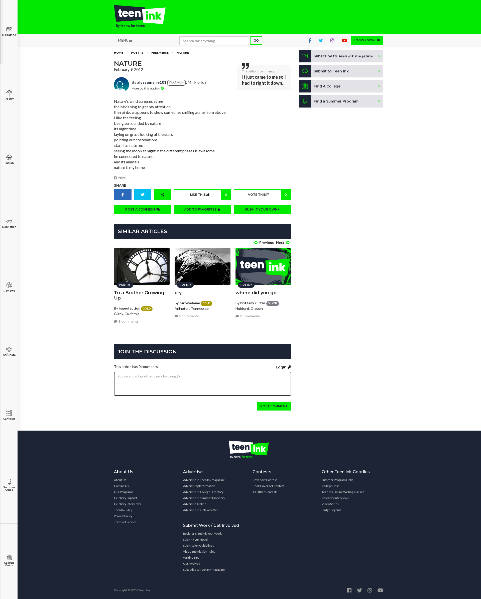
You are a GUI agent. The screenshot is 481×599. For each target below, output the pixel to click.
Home (118, 52)
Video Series (330, 504)
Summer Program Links (337, 480)
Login (282, 367)
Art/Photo (9, 355)
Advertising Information (199, 486)
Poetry (9, 99)
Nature (182, 52)
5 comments (188, 316)
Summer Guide (9, 488)
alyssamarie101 (151, 82)
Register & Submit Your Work (202, 533)
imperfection (129, 308)
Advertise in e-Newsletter (200, 510)
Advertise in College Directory (203, 492)
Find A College (327, 86)
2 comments (249, 316)
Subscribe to (343, 56)
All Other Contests (265, 492)
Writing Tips (191, 557)
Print (121, 178)
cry (178, 292)
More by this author (146, 88)
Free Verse (160, 52)
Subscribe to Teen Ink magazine (204, 569)
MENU (123, 40)
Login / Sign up (367, 40)
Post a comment (140, 209)
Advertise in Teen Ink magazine (204, 480)
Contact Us (121, 486)
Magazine (9, 35)
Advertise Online (194, 504)
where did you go (256, 292)
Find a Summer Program (336, 101)
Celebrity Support (125, 498)
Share (120, 185)
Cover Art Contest (265, 480)
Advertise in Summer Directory (204, 498)
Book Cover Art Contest (268, 486)
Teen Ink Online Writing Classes (343, 492)
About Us (120, 480)
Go (256, 40)
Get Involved (191, 563)
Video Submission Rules (199, 551)
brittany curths (253, 303)
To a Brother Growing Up (139, 295)
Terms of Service (125, 522)
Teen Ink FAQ (123, 510)
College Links (330, 486)
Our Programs (123, 492)
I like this (207, 194)
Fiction (9, 163)
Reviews (9, 290)
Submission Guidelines (198, 545)
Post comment (274, 406)
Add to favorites (200, 209)
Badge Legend (331, 510)
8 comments (128, 321)
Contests (9, 419)
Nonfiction (9, 227)
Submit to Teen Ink (331, 71)
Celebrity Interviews (127, 504)
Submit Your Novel (195, 539)
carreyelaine (189, 303)
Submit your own (261, 209)
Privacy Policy (123, 516)
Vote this (267, 194)
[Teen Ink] (145, 16)
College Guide (9, 564)
